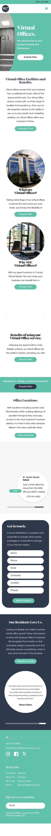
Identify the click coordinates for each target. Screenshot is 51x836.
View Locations (25, 435)
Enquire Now (25, 214)
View (15, 491)
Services (22, 773)
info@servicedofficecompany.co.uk (23, 748)
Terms (9, 785)
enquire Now (30, 57)
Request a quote (25, 661)
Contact (22, 777)
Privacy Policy (24, 781)
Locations (10, 773)
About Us (10, 777)
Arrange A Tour (25, 129)
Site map (10, 781)
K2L (23, 816)
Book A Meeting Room (29, 785)
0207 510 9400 (42, 2)
